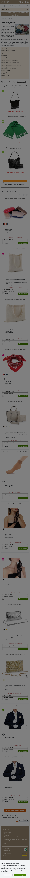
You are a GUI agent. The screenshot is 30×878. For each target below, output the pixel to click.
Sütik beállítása (8, 875)
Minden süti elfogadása (20, 875)
